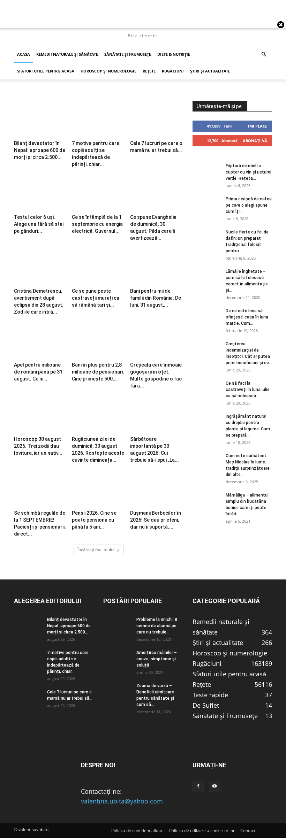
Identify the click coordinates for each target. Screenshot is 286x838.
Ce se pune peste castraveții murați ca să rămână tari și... (95, 298)
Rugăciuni (173, 71)
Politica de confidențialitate (137, 830)
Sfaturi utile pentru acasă (45, 71)
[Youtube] (214, 786)
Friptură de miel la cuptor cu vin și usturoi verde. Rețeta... (248, 172)
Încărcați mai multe (96, 550)
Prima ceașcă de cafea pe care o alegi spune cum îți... (249, 205)
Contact (247, 830)
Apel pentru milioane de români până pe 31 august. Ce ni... (38, 372)
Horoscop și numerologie (108, 71)
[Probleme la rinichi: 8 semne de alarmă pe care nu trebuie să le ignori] (117, 626)
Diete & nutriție (173, 54)
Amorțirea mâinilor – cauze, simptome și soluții (156, 659)
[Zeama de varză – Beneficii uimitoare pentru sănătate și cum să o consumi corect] (117, 692)
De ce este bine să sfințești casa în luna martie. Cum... (247, 317)
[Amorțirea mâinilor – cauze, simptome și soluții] (117, 659)
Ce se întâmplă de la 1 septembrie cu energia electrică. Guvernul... (97, 224)
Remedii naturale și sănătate (67, 54)
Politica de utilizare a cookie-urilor (202, 830)
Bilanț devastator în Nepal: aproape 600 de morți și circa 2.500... (39, 150)
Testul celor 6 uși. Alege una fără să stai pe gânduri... (38, 224)
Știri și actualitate (210, 71)
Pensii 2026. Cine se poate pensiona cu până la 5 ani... (94, 520)
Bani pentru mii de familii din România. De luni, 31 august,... (155, 298)
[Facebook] (198, 786)
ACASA (23, 54)
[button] (263, 54)
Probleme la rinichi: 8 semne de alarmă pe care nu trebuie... (156, 626)
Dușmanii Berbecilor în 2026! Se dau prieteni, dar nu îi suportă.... (155, 520)
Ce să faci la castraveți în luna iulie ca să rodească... (248, 389)
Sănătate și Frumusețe (127, 54)
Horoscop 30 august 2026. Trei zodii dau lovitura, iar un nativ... (38, 446)
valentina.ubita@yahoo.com (122, 801)
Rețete (149, 71)
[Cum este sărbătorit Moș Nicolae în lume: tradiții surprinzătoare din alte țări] (206, 462)
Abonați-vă (255, 140)
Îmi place (257, 126)
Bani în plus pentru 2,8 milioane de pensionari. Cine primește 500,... (98, 372)
